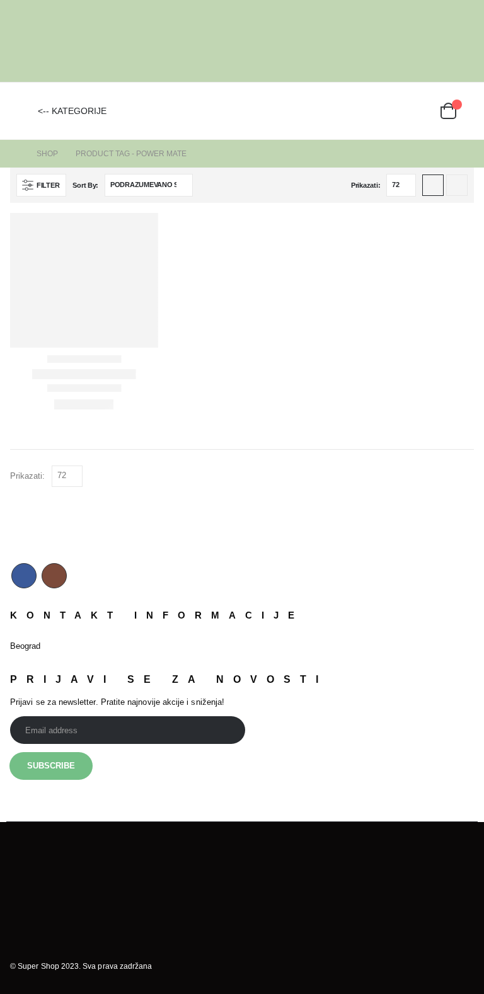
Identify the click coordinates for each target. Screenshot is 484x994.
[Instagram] (465, 41)
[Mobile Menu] (19, 111)
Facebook (24, 575)
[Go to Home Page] (14, 153)
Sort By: (85, 185)
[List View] (457, 185)
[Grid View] (433, 185)
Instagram (54, 575)
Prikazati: (365, 185)
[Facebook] (445, 41)
